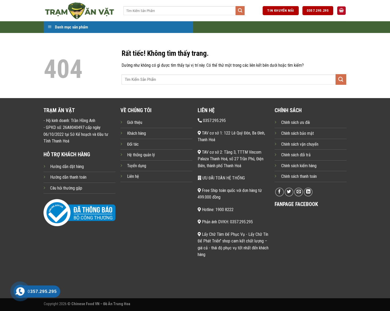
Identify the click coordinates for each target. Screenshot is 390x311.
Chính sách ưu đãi (295, 122)
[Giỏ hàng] (341, 10)
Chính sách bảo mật (297, 133)
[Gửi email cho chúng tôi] (298, 192)
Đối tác (133, 144)
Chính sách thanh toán (299, 176)
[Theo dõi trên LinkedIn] (308, 192)
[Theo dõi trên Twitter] (289, 192)
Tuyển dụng (136, 165)
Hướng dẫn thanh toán (68, 177)
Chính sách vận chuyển (299, 144)
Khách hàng (136, 133)
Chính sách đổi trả (296, 154)
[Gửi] (240, 10)
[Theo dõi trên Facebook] (279, 192)
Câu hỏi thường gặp (66, 188)
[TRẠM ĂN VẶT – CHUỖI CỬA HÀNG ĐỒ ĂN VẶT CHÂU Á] (79, 10)
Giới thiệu (134, 122)
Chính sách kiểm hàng (299, 165)
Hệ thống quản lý (141, 154)
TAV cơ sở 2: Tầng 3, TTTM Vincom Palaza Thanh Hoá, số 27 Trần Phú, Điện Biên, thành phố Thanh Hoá (230, 159)
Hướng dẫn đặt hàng (67, 166)
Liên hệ (133, 176)
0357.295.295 (214, 120)
